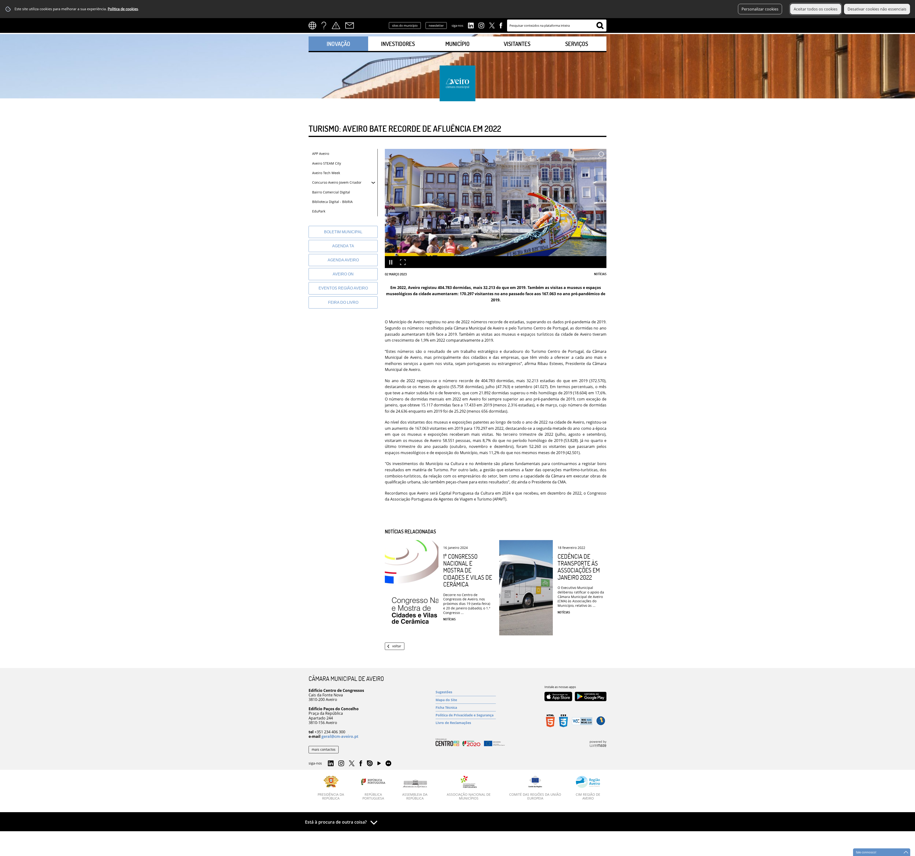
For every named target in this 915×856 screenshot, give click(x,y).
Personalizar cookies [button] (760, 9)
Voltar (396, 646)
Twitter (492, 25)
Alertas (336, 25)
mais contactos (324, 749)
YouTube (379, 764)
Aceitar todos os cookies (816, 9)
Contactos (349, 25)
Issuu (370, 763)
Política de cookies (123, 8)
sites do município (405, 25)
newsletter (436, 25)
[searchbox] (556, 25)
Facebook (500, 25)
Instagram (481, 25)
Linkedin (471, 25)
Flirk (388, 763)
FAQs (324, 25)
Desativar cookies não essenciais (877, 9)
